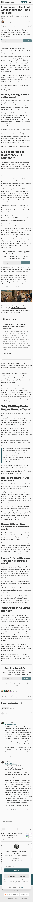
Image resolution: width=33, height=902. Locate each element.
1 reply (8, 814)
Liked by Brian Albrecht (11, 724)
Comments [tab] (5, 708)
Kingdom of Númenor (22, 179)
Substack (8, 898)
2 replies (9, 756)
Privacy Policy (17, 883)
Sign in (29, 2)
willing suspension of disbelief (10, 109)
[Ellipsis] (31, 722)
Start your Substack (12, 894)
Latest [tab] (7, 829)
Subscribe (23, 2)
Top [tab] (3, 829)
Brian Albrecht (9, 21)
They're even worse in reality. (9, 835)
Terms (11, 890)
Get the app (24, 894)
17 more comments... (6, 821)
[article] (16, 836)
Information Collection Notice (21, 881)
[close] (28, 844)
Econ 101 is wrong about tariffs (11, 833)
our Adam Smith (17, 445)
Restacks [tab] (12, 708)
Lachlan (7, 762)
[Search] (30, 829)
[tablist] (8, 708)
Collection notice (18, 890)
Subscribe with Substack (17, 876)
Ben (6, 723)
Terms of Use (25, 879)
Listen (29, 22)
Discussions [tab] (14, 829)
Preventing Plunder (20, 394)
